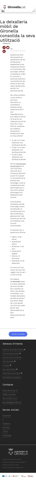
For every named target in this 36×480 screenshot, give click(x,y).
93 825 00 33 (11, 398)
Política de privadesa (8, 462)
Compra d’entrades (10, 353)
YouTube (6, 427)
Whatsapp (6, 435)
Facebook (6, 415)
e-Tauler (5, 365)
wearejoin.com (19, 467)
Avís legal (15, 465)
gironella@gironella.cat (11, 402)
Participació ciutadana (11, 377)
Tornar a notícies (18, 334)
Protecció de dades (20, 462)
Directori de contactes (11, 357)
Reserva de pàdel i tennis (13, 349)
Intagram (6, 423)
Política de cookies (7, 465)
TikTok (5, 431)
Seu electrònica (9, 369)
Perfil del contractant (11, 373)
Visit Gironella (8, 361)
